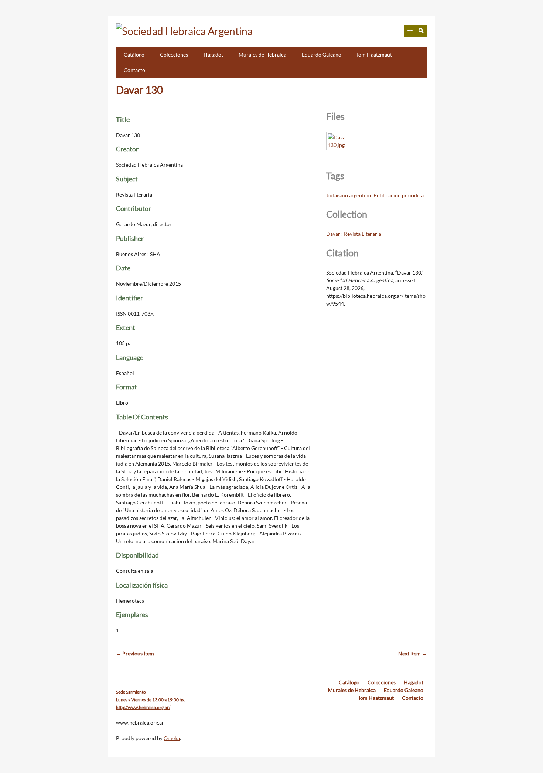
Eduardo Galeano (321, 54)
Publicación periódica (398, 195)
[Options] (410, 31)
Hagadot (213, 54)
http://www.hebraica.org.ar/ (143, 707)
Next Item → (412, 653)
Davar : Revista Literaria (353, 234)
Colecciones (174, 54)
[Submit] (421, 31)
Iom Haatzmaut (374, 54)
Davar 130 (139, 90)
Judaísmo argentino (348, 195)
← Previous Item (135, 653)
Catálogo (134, 54)
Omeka (172, 738)
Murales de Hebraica (262, 54)
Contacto (134, 70)
